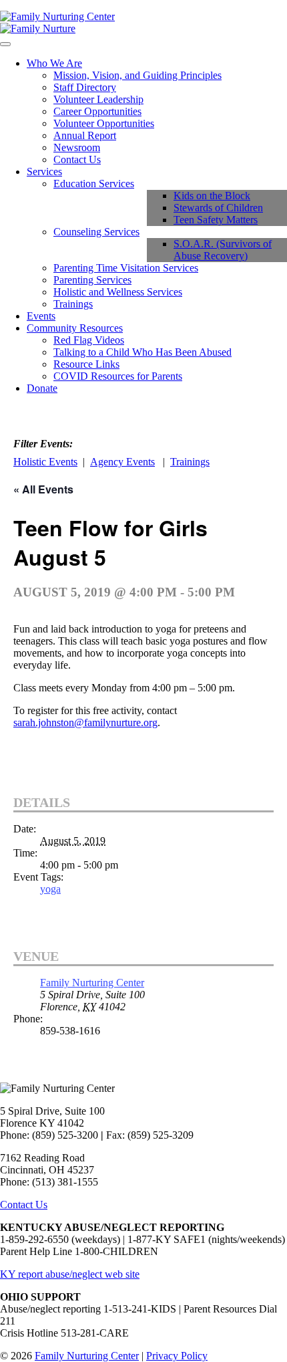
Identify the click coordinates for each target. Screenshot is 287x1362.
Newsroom (76, 147)
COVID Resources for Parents (117, 376)
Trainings (73, 304)
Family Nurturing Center (92, 982)
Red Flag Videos (88, 340)
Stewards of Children (218, 207)
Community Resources (75, 328)
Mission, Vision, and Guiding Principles (137, 75)
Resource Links (86, 364)
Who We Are (54, 63)
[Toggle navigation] (5, 44)
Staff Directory (84, 87)
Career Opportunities (97, 111)
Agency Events (122, 461)
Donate (42, 388)
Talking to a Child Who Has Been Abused (142, 352)
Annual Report (84, 135)
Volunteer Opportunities (103, 123)
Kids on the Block (212, 195)
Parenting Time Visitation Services (125, 267)
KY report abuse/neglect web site (69, 1274)
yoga (50, 889)
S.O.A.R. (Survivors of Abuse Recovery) (223, 249)
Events (41, 316)
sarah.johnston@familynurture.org (85, 722)
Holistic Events (45, 461)
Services (44, 171)
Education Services (93, 183)
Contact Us (77, 159)
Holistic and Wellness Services (117, 292)
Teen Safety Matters (216, 219)
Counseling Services (96, 231)
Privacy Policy (177, 1355)
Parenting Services (92, 280)
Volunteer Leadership (98, 99)
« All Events (43, 489)
